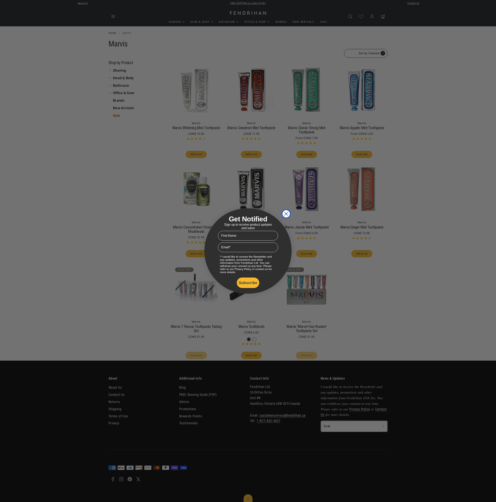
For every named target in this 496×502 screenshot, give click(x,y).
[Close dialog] (286, 214)
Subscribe (248, 283)
